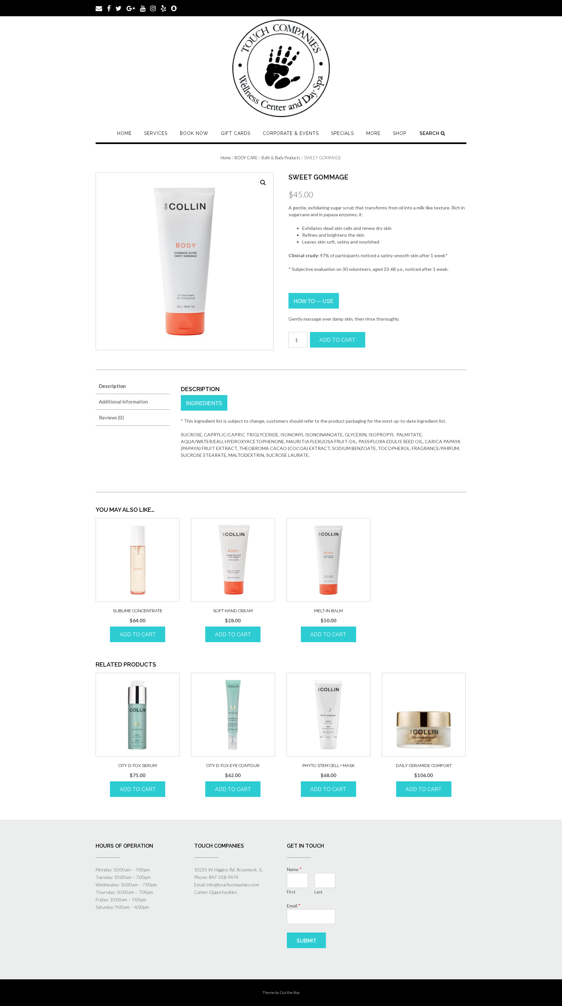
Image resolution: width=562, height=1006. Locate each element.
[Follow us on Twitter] (118, 8)
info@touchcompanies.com (233, 884)
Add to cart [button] (138, 634)
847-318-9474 (223, 877)
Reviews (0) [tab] (111, 417)
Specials (342, 133)
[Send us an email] (99, 8)
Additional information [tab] (123, 401)
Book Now (194, 133)
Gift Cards (235, 133)
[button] (263, 183)
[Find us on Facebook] (109, 8)
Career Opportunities (215, 892)
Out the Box (290, 992)
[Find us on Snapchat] (174, 8)
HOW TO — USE (314, 301)
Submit (306, 941)
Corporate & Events (291, 133)
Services (155, 133)
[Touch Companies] (281, 68)
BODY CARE (246, 157)
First (291, 891)
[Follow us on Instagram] (153, 8)
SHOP (399, 133)
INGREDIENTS (204, 403)
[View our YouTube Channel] (142, 8)
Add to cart (337, 340)
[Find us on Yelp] (163, 8)
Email (294, 905)
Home (124, 133)
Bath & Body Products (281, 157)
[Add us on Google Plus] (131, 8)
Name (294, 869)
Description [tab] (112, 386)
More (373, 133)
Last (318, 891)
